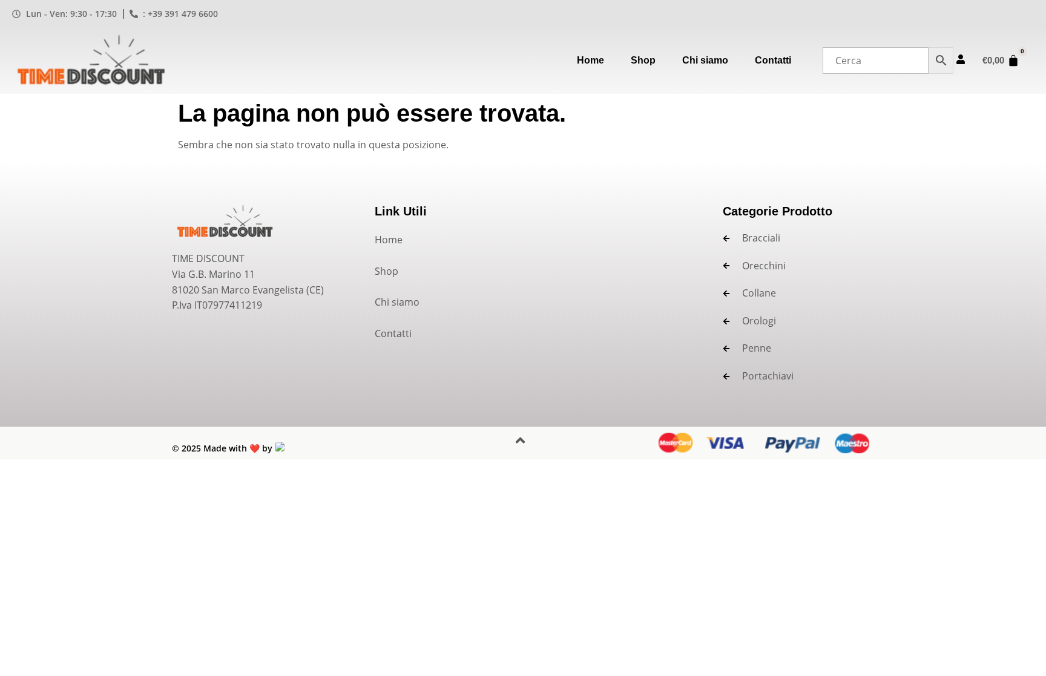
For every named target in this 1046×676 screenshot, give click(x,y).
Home (590, 60)
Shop (643, 60)
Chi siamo (705, 60)
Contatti (773, 60)
